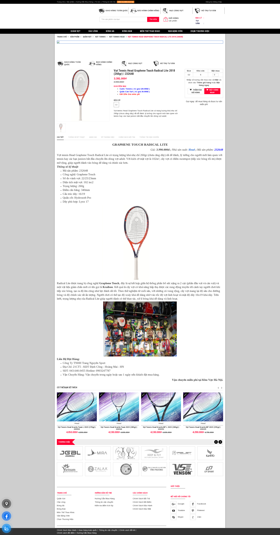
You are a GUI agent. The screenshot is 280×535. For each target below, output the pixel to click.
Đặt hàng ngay (213, 91)
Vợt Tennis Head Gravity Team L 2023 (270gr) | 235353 (77, 428)
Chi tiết (60, 137)
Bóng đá (110, 31)
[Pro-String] (126, 453)
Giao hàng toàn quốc (87, 530)
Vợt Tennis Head (117, 37)
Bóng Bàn (127, 31)
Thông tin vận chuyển (149, 137)
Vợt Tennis (100, 37)
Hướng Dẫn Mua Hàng (84, 2)
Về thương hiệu (107, 137)
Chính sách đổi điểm (66, 533)
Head (192, 149)
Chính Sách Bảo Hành (142, 505)
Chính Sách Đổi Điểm (142, 502)
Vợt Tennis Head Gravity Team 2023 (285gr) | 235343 (119, 428)
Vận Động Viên (175, 31)
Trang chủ (61, 2)
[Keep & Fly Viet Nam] (154, 453)
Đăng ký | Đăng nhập (214, 2)
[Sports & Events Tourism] (70, 469)
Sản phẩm (70, 2)
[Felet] (182, 453)
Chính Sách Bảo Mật (142, 509)
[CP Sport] (210, 469)
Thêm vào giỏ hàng (196, 91)
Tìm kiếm (153, 19)
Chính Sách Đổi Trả (141, 498)
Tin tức (97, 2)
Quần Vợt (75, 31)
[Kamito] (210, 453)
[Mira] (98, 453)
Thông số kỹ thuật (76, 137)
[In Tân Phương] (154, 469)
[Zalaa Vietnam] (98, 469)
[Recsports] (126, 469)
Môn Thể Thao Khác (150, 31)
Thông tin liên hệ (108, 2)
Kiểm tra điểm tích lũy (126, 2)
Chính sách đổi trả (127, 137)
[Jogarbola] (70, 453)
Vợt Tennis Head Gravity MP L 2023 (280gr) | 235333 (161, 428)
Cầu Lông (93, 31)
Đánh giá (93, 137)
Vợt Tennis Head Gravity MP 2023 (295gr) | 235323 (203, 428)
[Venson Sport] (182, 469)
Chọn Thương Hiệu (199, 31)
